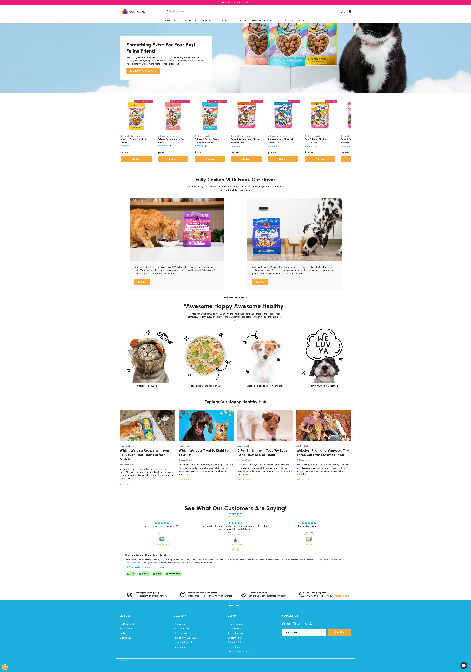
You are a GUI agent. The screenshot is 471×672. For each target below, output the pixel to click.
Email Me (339, 632)
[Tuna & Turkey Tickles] (320, 115)
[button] (350, 11)
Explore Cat (170, 20)
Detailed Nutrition (250, 20)
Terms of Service (235, 633)
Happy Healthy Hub (183, 642)
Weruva (128, 661)
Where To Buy (288, 20)
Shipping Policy (235, 637)
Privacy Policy (234, 628)
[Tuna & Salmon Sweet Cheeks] (246, 115)
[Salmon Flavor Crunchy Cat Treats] (173, 115)
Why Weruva (180, 624)
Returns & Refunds (236, 642)
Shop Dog (260, 282)
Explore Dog (189, 20)
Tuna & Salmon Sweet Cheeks (245, 139)
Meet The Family (181, 628)
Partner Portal (234, 647)
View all (235, 406)
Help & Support (235, 624)
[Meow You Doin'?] (235, 539)
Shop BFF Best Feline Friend (143, 71)
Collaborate (179, 647)
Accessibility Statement (239, 651)
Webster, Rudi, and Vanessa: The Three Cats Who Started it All (322, 452)
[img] (235, 513)
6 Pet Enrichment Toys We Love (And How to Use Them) (262, 452)
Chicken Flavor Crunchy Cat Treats (135, 141)
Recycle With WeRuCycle (186, 637)
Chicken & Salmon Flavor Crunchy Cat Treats (207, 141)
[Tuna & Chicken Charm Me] (283, 115)
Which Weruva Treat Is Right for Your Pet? (204, 452)
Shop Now (208, 20)
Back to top (234, 605)
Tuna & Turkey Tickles (315, 139)
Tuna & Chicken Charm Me (281, 139)
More (302, 20)
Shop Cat (142, 282)
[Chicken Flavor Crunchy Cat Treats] (136, 115)
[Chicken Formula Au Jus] (309, 539)
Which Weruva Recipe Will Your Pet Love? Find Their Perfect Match (144, 454)
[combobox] (236, 11)
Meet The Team (181, 633)
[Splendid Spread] (162, 539)
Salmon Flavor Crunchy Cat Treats (171, 141)
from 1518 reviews (236, 516)
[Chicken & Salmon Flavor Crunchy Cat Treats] (210, 115)
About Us (269, 20)
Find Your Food (228, 20)
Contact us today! (340, 595)
